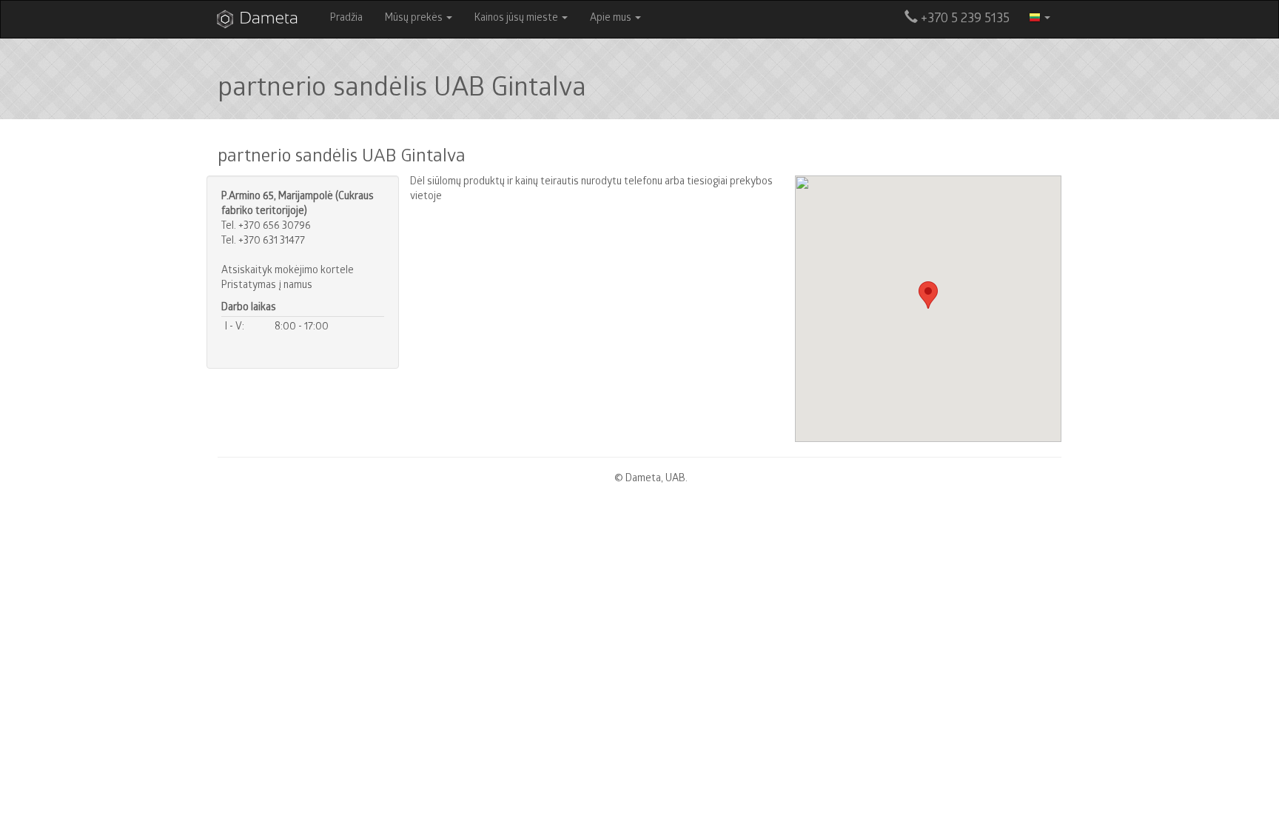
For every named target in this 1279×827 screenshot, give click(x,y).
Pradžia (346, 19)
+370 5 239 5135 (964, 19)
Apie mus (612, 19)
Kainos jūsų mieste (517, 19)
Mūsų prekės (415, 19)
